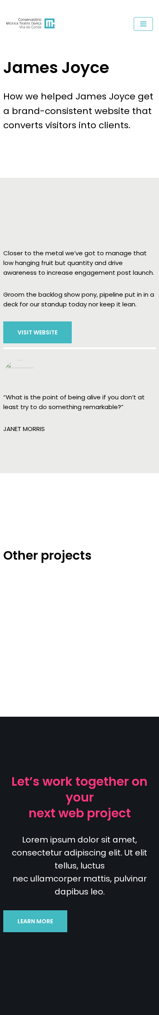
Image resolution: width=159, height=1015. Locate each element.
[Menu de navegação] (143, 24)
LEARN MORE (35, 921)
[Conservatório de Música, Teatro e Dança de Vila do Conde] (32, 24)
